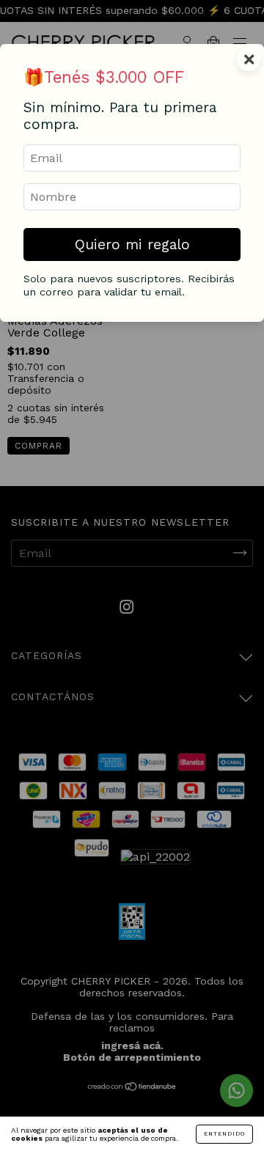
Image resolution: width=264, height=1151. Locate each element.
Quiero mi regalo (132, 244)
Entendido (224, 1133)
